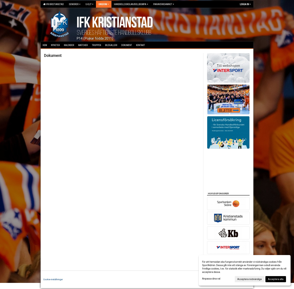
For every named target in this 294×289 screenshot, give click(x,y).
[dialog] (245, 270)
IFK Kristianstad (54, 4)
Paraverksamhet (162, 4)
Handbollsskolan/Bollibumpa (130, 4)
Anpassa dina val (211, 278)
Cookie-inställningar (53, 279)
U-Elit (89, 4)
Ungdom (103, 4)
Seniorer (74, 4)
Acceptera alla (275, 279)
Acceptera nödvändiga (249, 279)
